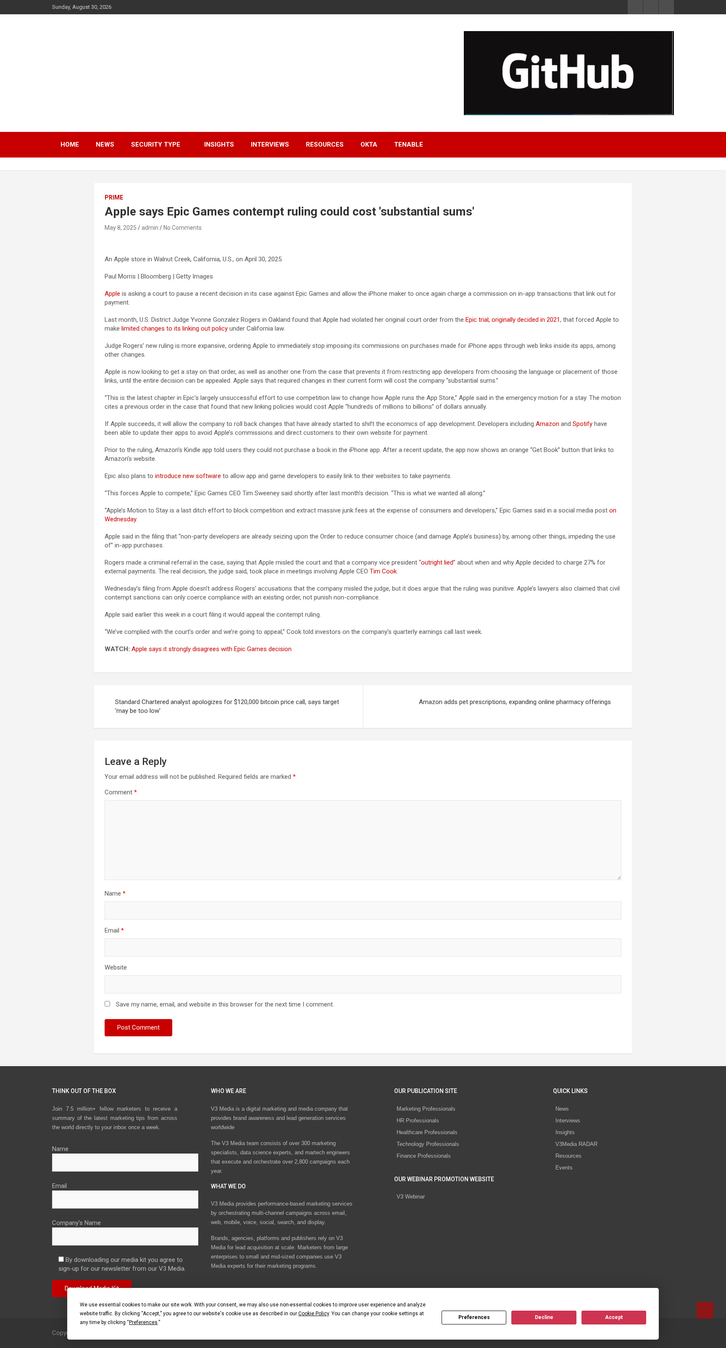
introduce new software (188, 476)
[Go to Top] (705, 1310)
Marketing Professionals (426, 1109)
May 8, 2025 (121, 227)
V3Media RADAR (576, 1144)
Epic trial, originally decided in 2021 (513, 319)
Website (116, 967)
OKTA (368, 144)
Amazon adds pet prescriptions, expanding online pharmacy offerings (515, 702)
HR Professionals (418, 1120)
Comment (121, 792)
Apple (112, 293)
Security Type (155, 144)
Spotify (582, 424)
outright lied (437, 562)
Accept (614, 1317)
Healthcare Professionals (427, 1132)
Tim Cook (383, 571)
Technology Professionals (428, 1144)
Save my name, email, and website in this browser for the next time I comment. (225, 1004)
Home (69, 144)
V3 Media (87, 67)
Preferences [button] (143, 1322)
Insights (219, 144)
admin (150, 227)
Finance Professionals (424, 1156)
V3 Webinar (411, 1196)
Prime (114, 197)
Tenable (408, 144)
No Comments (182, 227)
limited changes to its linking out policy (174, 328)
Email (114, 930)
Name (115, 893)
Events (564, 1167)
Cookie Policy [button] (313, 1313)
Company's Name (76, 1223)
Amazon (547, 424)
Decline (544, 1317)
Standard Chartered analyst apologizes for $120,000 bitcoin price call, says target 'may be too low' (227, 706)
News (105, 144)
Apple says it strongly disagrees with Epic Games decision (212, 649)
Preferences (474, 1317)
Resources (325, 144)
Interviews (270, 144)
